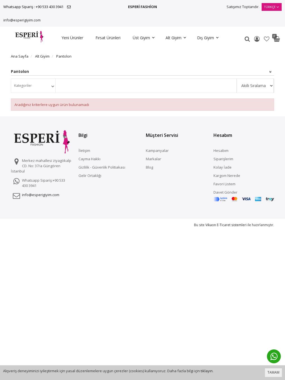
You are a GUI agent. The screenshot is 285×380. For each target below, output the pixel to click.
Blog (149, 167)
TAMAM (273, 372)
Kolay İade (222, 167)
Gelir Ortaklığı (89, 175)
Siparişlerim (223, 158)
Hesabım (221, 150)
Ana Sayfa (19, 56)
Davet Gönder (225, 192)
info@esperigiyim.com (22, 20)
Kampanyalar (157, 150)
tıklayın (207, 370)
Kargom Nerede (226, 175)
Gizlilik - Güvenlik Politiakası (101, 167)
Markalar (153, 158)
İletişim (84, 150)
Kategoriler (23, 85)
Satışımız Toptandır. (243, 6)
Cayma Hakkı (89, 158)
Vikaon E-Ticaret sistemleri (226, 225)
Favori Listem (224, 183)
